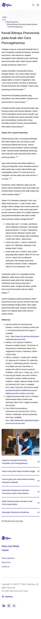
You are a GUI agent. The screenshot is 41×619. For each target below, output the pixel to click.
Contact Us (5, 567)
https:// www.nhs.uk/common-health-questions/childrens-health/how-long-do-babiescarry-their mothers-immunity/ (22, 390)
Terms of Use (6, 562)
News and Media (10, 546)
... (4, 19)
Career (5, 550)
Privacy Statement (8, 558)
